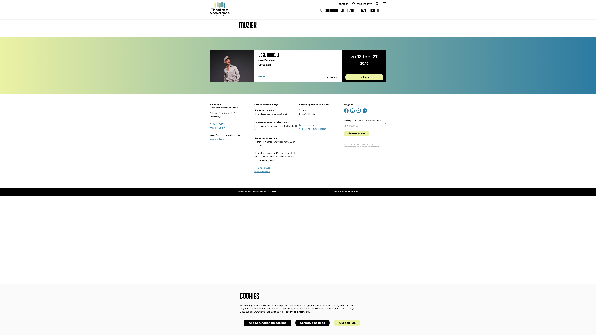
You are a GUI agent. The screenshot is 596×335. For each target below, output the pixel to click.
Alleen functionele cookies (267, 323)
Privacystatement (306, 125)
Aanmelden (356, 133)
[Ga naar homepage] (220, 9)
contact (343, 3)
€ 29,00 (331, 78)
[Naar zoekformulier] (377, 4)
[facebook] (346, 110)
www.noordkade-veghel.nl (221, 139)
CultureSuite (352, 191)
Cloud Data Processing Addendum (365, 146)
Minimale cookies (312, 323)
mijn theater (364, 3)
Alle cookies (347, 323)
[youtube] (358, 110)
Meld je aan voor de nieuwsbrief (362, 120)
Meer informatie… (300, 311)
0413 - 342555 (219, 124)
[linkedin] (365, 110)
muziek (262, 76)
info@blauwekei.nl (218, 128)
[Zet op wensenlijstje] (319, 77)
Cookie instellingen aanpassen (312, 128)
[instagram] (352, 110)
